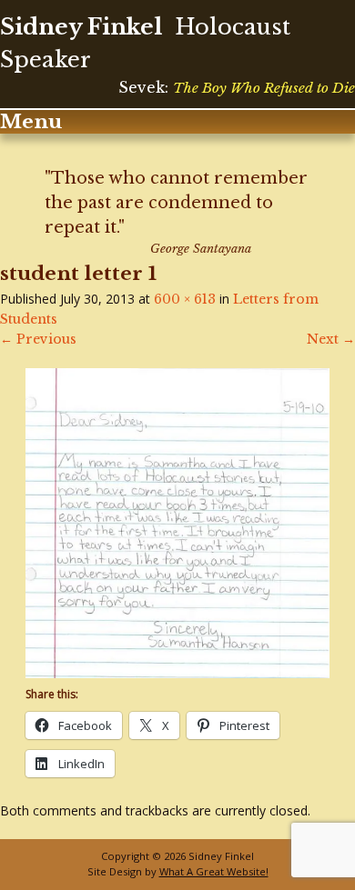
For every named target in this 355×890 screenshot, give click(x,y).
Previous (38, 339)
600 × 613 (185, 299)
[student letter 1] (177, 673)
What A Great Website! (214, 871)
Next (331, 339)
